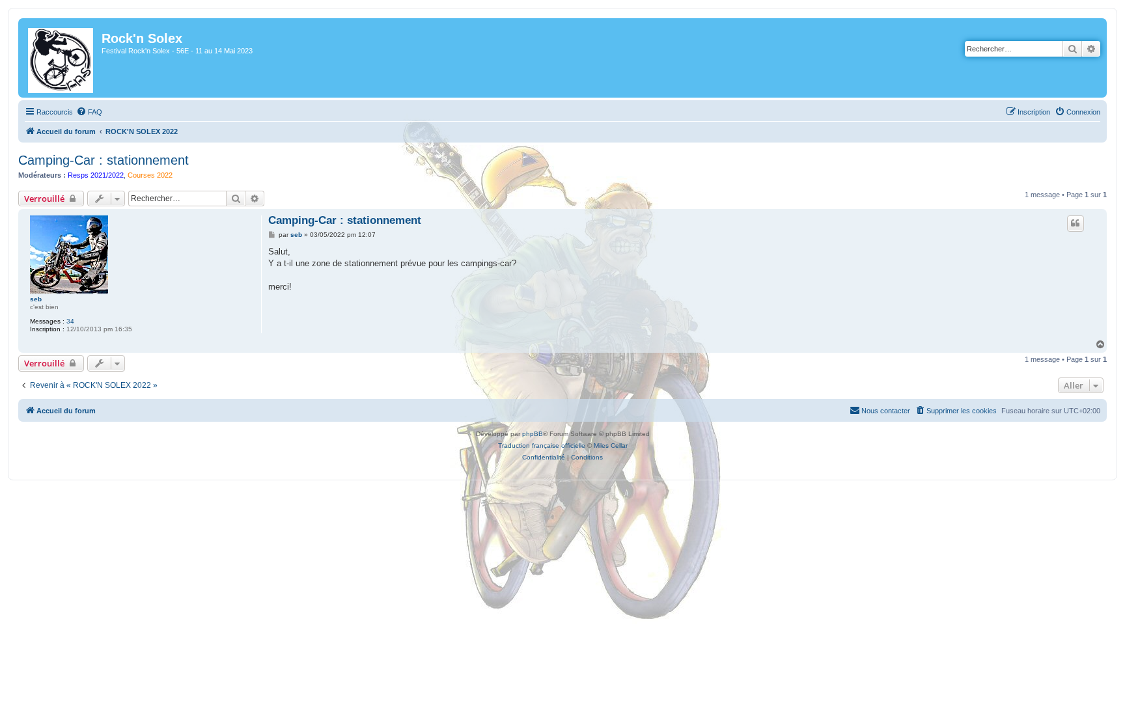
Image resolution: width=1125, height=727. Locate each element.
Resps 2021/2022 (96, 175)
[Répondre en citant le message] (1075, 223)
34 (70, 321)
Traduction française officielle (541, 445)
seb (36, 299)
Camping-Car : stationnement (103, 160)
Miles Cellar (611, 445)
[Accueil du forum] (61, 57)
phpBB (532, 433)
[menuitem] (89, 112)
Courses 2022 (150, 175)
